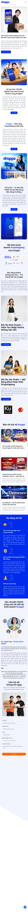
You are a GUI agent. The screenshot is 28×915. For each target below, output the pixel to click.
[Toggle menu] (25, 2)
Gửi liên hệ (14, 754)
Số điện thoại (5, 726)
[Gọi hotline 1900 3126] (25, 907)
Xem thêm (14, 112)
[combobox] (10, 740)
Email (4, 732)
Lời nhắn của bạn (6, 743)
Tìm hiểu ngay (6, 52)
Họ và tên (5, 720)
